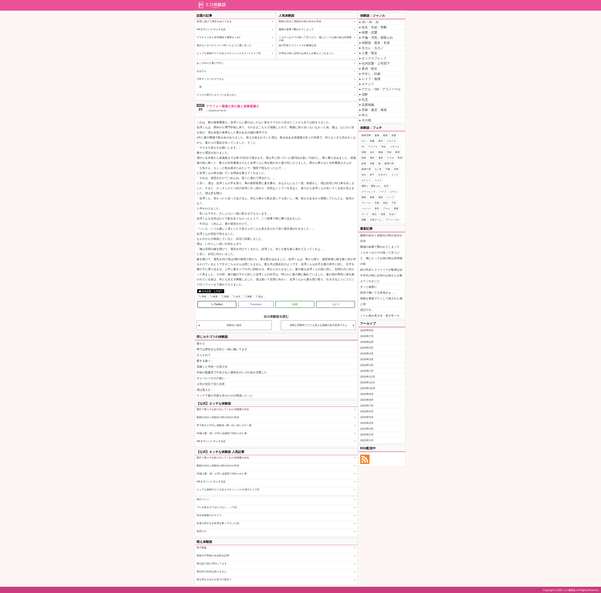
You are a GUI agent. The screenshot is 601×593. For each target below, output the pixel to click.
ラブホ (390, 157)
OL (363, 146)
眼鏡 (363, 197)
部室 (363, 157)
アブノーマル (392, 219)
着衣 (380, 141)
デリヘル (366, 202)
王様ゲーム (376, 219)
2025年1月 (367, 440)
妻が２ (201, 343)
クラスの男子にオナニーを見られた (217, 95)
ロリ (363, 141)
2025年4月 (367, 423)
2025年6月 (367, 411)
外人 (365, 115)
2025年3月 (367, 428)
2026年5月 (367, 347)
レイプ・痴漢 (371, 79)
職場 (226, 296)
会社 (372, 152)
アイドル (373, 146)
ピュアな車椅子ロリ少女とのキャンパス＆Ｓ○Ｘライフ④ (229, 53)
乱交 (365, 99)
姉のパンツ (203, 499)
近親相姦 (368, 104)
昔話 (385, 202)
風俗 (380, 197)
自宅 (238, 296)
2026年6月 (367, 342)
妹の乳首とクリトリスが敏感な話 (297, 45)
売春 (377, 202)
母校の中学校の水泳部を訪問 (213, 555)
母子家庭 (202, 547)
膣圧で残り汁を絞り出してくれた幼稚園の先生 (223, 409)
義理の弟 (366, 169)
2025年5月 (367, 417)
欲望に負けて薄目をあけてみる (214, 21)
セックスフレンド (374, 58)
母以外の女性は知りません (212, 571)
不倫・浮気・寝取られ (377, 37)
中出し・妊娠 (371, 73)
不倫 (387, 169)
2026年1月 (367, 370)
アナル (386, 208)
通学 (372, 157)
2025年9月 (367, 394)
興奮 (249, 296)
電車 (380, 157)
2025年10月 (367, 388)
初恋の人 (202, 531)
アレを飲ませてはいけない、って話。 (218, 507)
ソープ (390, 197)
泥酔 (365, 94)
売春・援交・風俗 (374, 110)
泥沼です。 (367, 309)
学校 (203, 296)
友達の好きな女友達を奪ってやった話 (218, 523)
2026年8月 (367, 330)
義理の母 (389, 163)
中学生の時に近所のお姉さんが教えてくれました (306, 53)
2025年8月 (367, 399)
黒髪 (396, 208)
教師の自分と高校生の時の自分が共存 (300, 21)
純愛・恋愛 (369, 32)
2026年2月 (367, 365)
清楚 (363, 152)
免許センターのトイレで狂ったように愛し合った (224, 45)
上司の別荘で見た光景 (211, 384)
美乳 (377, 208)
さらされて (204, 355)
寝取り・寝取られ (370, 186)
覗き (261, 296)
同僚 (396, 169)
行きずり (383, 174)
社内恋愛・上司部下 (212, 291)
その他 (366, 120)
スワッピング (368, 191)
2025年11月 (367, 382)
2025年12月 (367, 376)
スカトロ (391, 141)
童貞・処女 (369, 68)
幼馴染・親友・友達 (376, 42)
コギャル (394, 146)
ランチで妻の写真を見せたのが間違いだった (225, 395)
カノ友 (378, 169)
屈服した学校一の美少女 (212, 366)
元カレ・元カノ (373, 48)
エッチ (394, 174)
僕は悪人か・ (205, 389)
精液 (372, 197)
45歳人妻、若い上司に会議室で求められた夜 (222, 433)
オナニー (368, 84)
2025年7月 (367, 405)
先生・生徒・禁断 (374, 27)
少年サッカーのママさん (210, 79)
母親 (372, 163)
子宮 (393, 202)
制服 (372, 141)
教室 (397, 152)
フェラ (378, 180)
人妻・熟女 (369, 53)
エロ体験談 (569, 590)
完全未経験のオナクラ (209, 515)
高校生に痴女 (234, 325)
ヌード (364, 214)
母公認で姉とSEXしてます (212, 563)
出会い (392, 214)
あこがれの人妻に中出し (210, 63)
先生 (363, 174)
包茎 (383, 214)
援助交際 (366, 135)
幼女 (383, 146)
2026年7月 (367, 336)
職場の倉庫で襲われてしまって (296, 29)
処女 (374, 214)
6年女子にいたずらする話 (211, 29)
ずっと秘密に (368, 286)
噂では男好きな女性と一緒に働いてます (222, 349)
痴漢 (385, 135)
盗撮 (377, 135)
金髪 (393, 135)
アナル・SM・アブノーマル (381, 89)
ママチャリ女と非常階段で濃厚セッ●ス (219, 37)
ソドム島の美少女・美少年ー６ (380, 315)
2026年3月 (367, 359)
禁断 (363, 219)
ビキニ (393, 191)
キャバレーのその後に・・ (213, 378)
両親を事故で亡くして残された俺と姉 (381, 301)
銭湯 (363, 163)
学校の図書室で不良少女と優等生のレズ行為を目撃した (232, 372)
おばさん (202, 71)
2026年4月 (367, 353)
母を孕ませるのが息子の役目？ (214, 579)
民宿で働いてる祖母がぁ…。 (378, 292)
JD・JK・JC (370, 22)
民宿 (400, 157)
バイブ (382, 191)
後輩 (215, 296)
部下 (372, 174)
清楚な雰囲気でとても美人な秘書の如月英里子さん (318, 325)
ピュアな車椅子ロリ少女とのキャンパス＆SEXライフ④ (228, 489)
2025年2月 (367, 434)
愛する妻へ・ (205, 360)
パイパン (366, 208)
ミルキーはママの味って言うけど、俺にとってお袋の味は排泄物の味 (315, 39)
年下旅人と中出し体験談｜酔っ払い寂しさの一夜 (224, 425)
